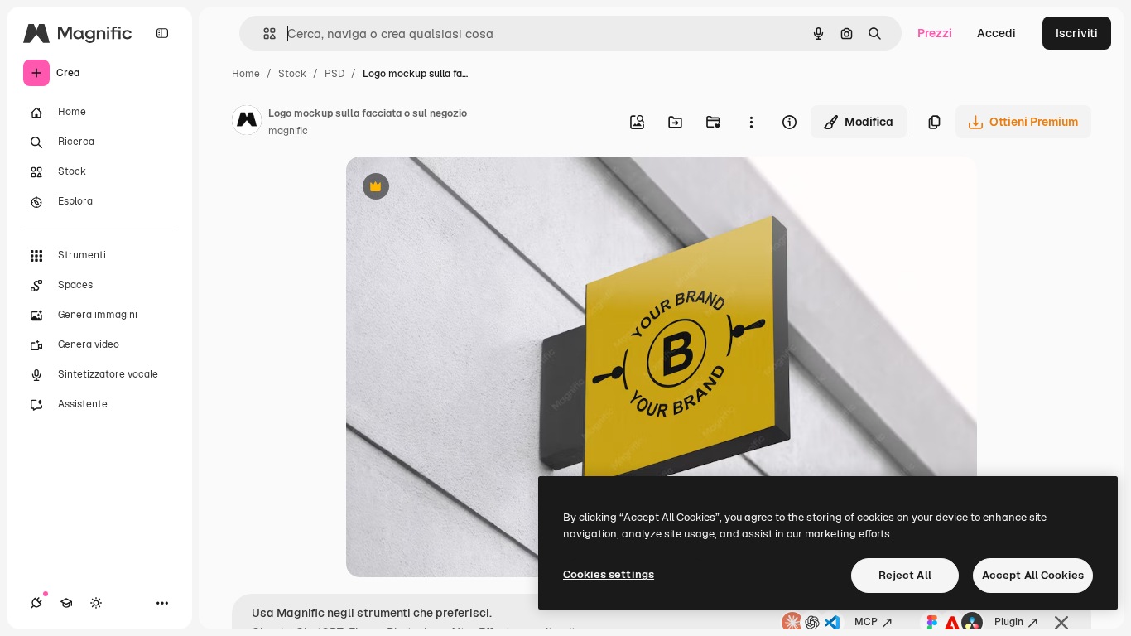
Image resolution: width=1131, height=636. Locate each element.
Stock (292, 73)
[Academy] (66, 603)
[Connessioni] (36, 603)
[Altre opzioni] (751, 121)
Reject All (904, 575)
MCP (866, 622)
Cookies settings (608, 574)
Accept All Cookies (1033, 575)
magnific (288, 130)
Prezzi (934, 33)
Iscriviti (1077, 33)
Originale (455, 188)
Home (246, 73)
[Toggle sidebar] (162, 33)
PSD (334, 73)
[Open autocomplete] (263, 33)
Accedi (996, 33)
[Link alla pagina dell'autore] (247, 122)
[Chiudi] (1061, 623)
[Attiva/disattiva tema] (96, 603)
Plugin (1008, 622)
